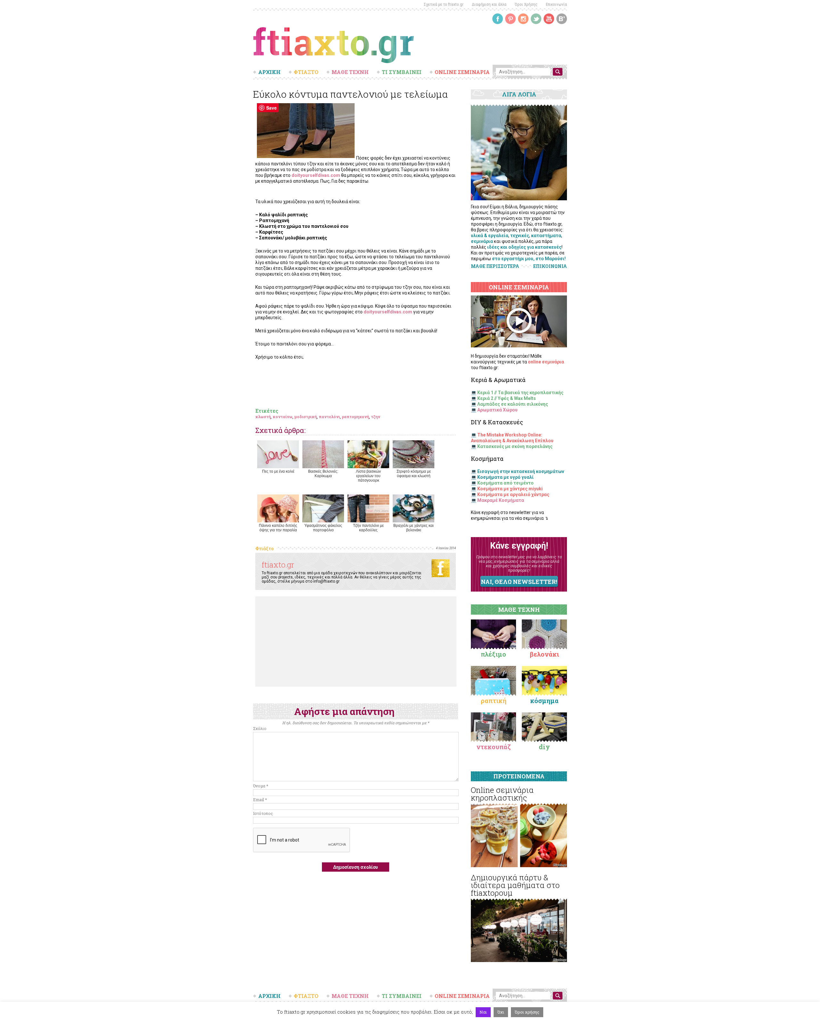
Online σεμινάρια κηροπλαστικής (502, 794)
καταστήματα (546, 235)
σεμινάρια (482, 241)
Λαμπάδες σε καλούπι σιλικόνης (512, 404)
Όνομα (260, 785)
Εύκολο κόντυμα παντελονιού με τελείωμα (350, 94)
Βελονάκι (544, 654)
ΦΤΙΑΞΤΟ (306, 72)
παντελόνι (329, 416)
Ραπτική (493, 700)
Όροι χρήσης (527, 1012)
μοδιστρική (305, 416)
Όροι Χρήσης (526, 4)
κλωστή (263, 416)
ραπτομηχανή (355, 416)
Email (260, 799)
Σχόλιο (259, 728)
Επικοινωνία (556, 4)
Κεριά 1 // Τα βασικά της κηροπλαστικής (520, 392)
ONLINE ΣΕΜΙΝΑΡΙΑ (462, 72)
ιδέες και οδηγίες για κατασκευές (524, 247)
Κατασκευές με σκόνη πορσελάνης (515, 446)
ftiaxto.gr (278, 565)
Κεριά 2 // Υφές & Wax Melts (506, 398)
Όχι (500, 1012)
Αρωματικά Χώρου (497, 409)
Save (271, 107)
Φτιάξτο (264, 548)
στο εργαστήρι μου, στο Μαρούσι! (529, 258)
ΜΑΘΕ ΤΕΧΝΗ (350, 72)
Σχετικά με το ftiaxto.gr (443, 4)
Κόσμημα (544, 700)
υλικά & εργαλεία (489, 235)
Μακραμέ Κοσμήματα (500, 500)
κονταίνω (282, 416)
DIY (544, 747)
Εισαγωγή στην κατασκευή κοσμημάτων (520, 471)
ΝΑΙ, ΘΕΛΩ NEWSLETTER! (519, 581)
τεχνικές (519, 235)
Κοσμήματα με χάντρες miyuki (510, 488)
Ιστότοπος (263, 813)
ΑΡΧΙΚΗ (269, 72)
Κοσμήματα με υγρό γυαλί (505, 477)
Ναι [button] (483, 1012)
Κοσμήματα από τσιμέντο (505, 483)
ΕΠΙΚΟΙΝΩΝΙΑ (550, 266)
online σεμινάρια (546, 361)
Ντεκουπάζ (493, 747)
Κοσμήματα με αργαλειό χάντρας (513, 494)
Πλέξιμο (493, 654)
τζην (375, 416)
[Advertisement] (356, 641)
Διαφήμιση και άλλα (489, 4)
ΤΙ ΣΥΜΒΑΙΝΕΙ (402, 72)
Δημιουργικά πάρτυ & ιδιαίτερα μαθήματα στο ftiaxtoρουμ (515, 885)
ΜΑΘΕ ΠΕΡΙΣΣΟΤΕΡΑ (495, 266)
